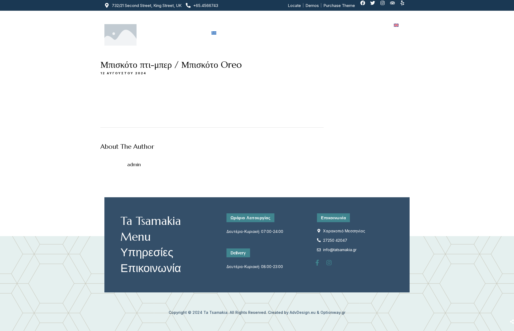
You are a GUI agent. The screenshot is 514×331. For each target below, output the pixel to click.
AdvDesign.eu (303, 312)
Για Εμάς (248, 25)
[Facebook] (365, 5)
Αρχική (219, 25)
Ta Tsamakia (215, 312)
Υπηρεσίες (307, 25)
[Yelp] (405, 5)
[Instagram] (385, 5)
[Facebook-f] (320, 266)
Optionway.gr (332, 312)
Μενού (277, 25)
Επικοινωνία (369, 25)
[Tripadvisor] (395, 5)
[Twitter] (375, 5)
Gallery (337, 25)
